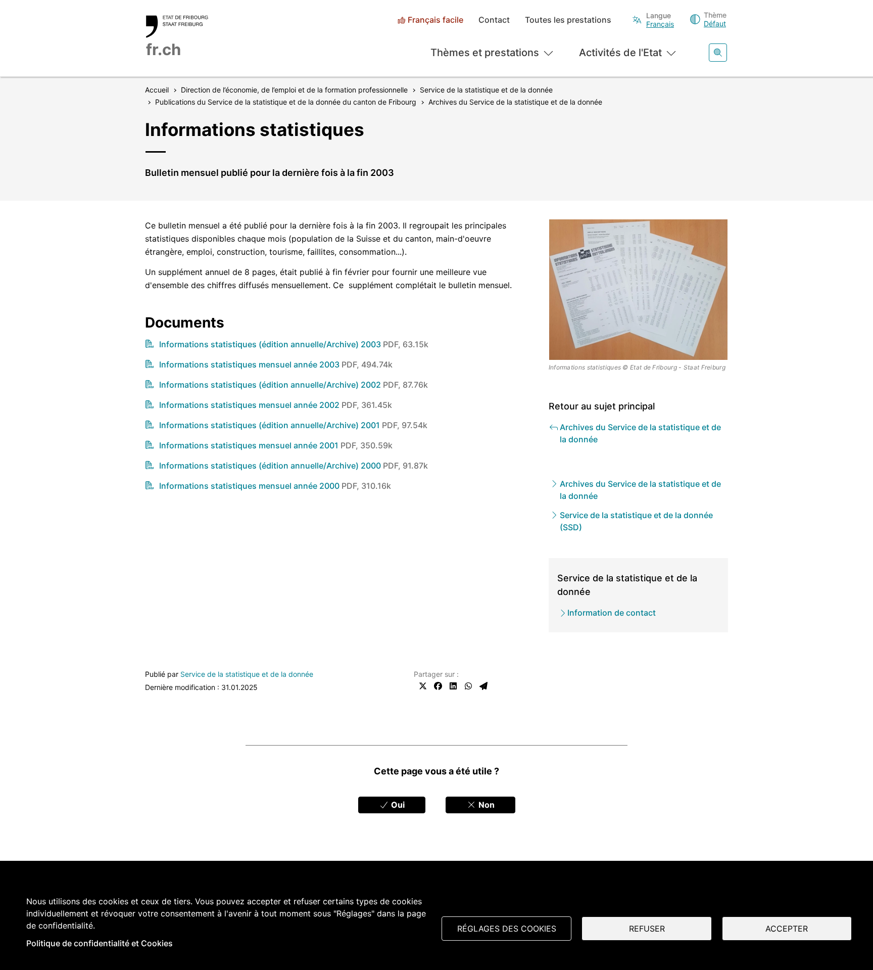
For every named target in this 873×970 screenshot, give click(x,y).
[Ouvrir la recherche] (718, 52)
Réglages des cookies (506, 928)
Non (485, 805)
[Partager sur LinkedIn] (453, 686)
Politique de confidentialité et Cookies (99, 943)
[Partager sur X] (423, 686)
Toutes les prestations (568, 20)
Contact (494, 20)
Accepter (786, 928)
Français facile (435, 20)
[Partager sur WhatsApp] (468, 686)
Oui (397, 805)
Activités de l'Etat (620, 53)
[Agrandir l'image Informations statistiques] (639, 289)
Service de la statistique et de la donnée (246, 674)
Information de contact (611, 613)
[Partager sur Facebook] (438, 686)
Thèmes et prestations (484, 53)
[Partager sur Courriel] (483, 686)
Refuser (647, 928)
